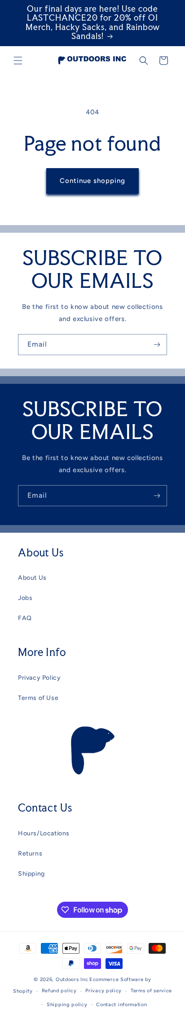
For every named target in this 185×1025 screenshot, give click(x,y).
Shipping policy (67, 1005)
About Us (32, 578)
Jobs (25, 598)
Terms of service (151, 991)
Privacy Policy (39, 678)
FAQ (25, 618)
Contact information (121, 1005)
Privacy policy (103, 991)
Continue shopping (92, 181)
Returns (30, 853)
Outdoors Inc (72, 979)
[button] (18, 60)
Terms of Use (38, 698)
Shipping (31, 873)
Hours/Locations (44, 833)
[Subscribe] (157, 344)
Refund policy (59, 991)
